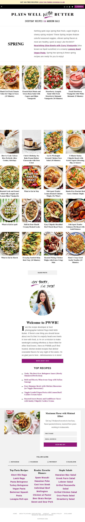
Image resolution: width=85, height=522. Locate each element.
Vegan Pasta (19, 489)
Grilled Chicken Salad (65, 492)
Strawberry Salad (66, 499)
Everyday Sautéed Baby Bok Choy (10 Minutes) (31, 259)
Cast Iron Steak (42, 484)
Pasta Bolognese (19, 482)
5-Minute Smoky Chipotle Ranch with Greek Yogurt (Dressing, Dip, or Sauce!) (75, 159)
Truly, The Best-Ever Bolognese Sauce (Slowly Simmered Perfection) (43, 374)
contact (46, 513)
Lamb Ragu (19, 478)
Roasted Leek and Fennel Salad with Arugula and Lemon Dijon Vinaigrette (9, 193)
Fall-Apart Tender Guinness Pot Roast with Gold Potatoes (75, 226)
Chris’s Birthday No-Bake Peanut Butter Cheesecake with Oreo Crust (31, 159)
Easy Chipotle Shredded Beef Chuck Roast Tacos (53, 225)
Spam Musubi (42, 477)
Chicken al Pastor (42, 495)
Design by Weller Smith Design (42, 515)
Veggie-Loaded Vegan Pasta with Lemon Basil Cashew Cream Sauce (43, 393)
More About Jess (42, 361)
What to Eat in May (31, 191)
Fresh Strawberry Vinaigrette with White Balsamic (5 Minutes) (75, 93)
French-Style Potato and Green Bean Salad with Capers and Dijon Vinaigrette (31, 95)
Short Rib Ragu (19, 475)
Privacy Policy (57, 513)
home (15, 513)
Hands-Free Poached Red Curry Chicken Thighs (75, 192)
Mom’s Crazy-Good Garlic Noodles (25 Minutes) (75, 260)
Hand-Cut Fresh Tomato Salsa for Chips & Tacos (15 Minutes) (9, 93)
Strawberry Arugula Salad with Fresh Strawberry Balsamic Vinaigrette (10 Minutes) (53, 95)
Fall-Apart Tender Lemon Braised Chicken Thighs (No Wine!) (53, 193)
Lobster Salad (65, 482)
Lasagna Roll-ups (19, 499)
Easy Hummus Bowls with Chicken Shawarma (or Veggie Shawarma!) (42, 387)
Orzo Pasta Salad (66, 495)
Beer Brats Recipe (42, 498)
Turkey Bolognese (19, 485)
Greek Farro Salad (65, 478)
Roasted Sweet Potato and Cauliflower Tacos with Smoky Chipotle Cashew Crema (42, 400)
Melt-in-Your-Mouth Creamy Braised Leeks (31, 225)
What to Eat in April (9, 224)
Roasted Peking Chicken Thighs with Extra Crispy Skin (53, 260)
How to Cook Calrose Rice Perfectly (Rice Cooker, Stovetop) (10, 158)
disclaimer (68, 513)
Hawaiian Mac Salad (65, 475)
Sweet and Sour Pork (42, 502)
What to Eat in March (9, 258)
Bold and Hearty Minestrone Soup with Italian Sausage (43, 381)
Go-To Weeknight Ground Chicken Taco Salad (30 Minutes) (53, 158)
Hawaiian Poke (42, 481)
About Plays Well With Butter (30, 513)
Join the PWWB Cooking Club (52, 2)
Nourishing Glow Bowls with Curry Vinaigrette (55, 46)
